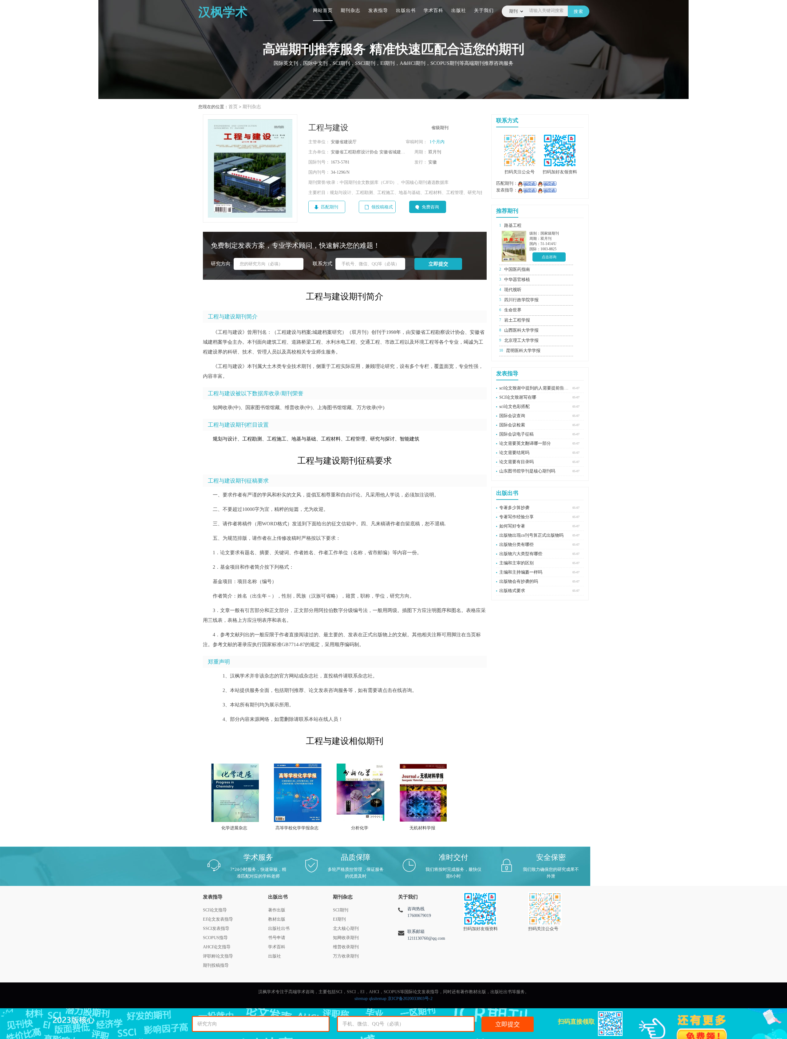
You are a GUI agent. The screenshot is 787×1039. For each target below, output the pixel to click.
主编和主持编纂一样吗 (520, 572)
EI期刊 (339, 919)
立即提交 (507, 1024)
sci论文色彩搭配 (514, 406)
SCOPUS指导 (215, 937)
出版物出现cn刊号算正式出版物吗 (531, 535)
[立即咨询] (527, 183)
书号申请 (276, 937)
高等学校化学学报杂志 (296, 828)
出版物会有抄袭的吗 (518, 581)
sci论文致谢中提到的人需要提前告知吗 (534, 388)
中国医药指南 (517, 269)
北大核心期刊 (346, 928)
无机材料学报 (422, 828)
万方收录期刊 (346, 956)
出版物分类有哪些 (516, 544)
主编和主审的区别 (516, 563)
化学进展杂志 (234, 828)
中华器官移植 (517, 279)
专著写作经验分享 (516, 517)
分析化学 (359, 828)
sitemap (361, 998)
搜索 (578, 11)
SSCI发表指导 (216, 928)
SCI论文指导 (215, 910)
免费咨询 (430, 207)
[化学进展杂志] (235, 793)
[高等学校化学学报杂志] (298, 793)
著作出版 (276, 910)
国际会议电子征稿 (516, 434)
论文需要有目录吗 (516, 462)
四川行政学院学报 (521, 300)
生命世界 (512, 310)
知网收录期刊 (346, 937)
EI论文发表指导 (218, 919)
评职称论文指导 (218, 956)
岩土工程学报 (517, 320)
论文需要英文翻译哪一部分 (525, 443)
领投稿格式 (382, 207)
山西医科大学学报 (521, 330)
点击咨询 (549, 257)
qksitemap (377, 998)
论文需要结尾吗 (514, 452)
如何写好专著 (512, 526)
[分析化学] (360, 793)
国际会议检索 (512, 425)
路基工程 (512, 225)
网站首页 (323, 10)
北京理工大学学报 (521, 340)
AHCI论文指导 (217, 947)
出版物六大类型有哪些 (520, 553)
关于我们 (484, 10)
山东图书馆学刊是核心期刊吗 (527, 471)
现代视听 (512, 289)
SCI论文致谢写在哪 (517, 397)
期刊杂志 (350, 10)
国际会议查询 (512, 415)
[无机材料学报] (423, 793)
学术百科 (433, 10)
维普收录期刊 (346, 947)
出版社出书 (279, 928)
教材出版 (276, 919)
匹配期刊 (329, 207)
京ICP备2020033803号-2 (410, 998)
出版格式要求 (512, 590)
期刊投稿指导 (216, 965)
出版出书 (406, 10)
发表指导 (378, 10)
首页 (233, 106)
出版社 (458, 10)
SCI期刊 (340, 910)
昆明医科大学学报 (523, 350)
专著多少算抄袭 (514, 507)
